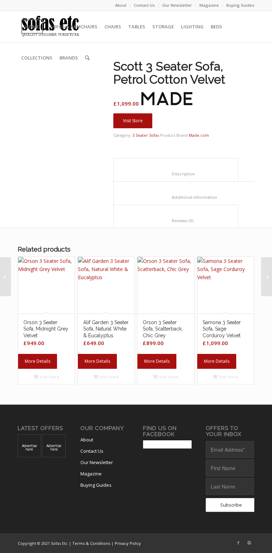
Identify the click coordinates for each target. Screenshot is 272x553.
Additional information (189, 197)
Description (176, 173)
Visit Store (133, 121)
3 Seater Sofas (145, 135)
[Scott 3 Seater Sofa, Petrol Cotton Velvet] (57, 99)
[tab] (175, 169)
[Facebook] (238, 542)
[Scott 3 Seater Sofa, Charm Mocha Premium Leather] (266, 276)
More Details (37, 361)
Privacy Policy (128, 543)
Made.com (199, 135)
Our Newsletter (177, 5)
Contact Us (144, 5)
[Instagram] (249, 542)
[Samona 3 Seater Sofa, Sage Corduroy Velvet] (5, 276)
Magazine (209, 5)
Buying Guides (240, 5)
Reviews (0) (176, 220)
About (120, 5)
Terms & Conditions (91, 543)
